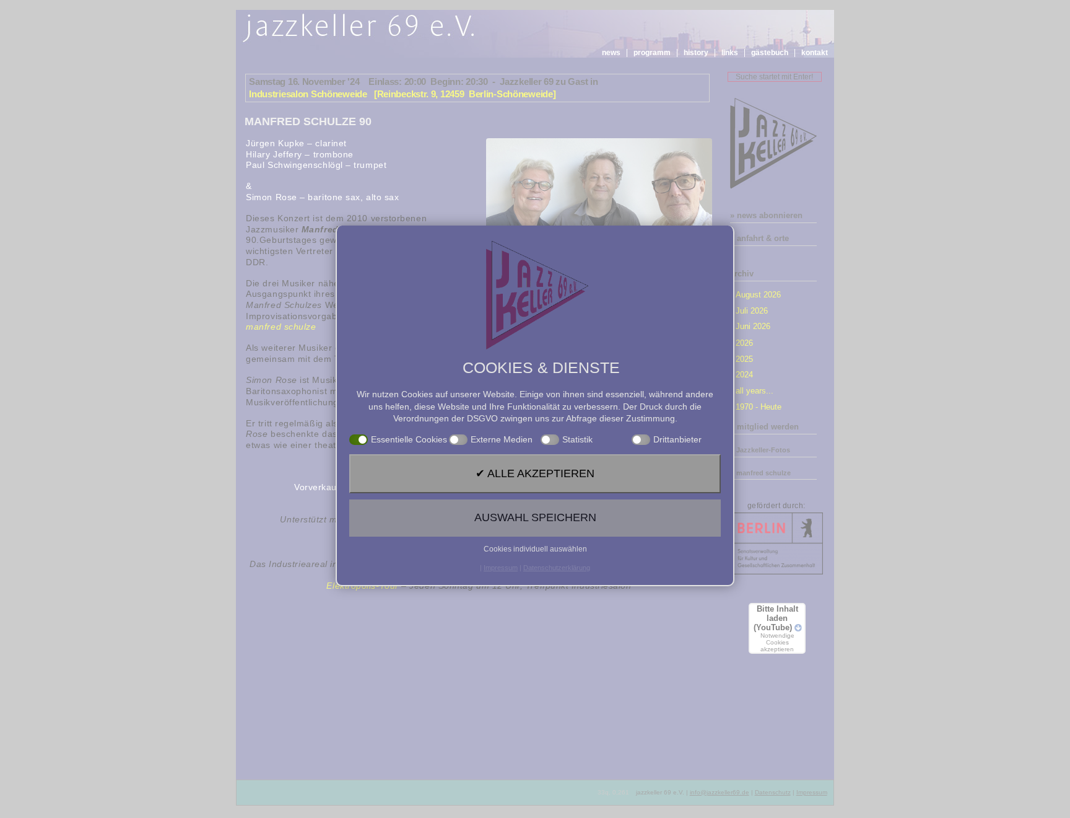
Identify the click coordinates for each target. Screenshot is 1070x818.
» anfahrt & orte (759, 238)
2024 (744, 374)
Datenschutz (773, 792)
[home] (361, 28)
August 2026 (758, 294)
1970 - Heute (758, 406)
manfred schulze (281, 327)
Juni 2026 (753, 326)
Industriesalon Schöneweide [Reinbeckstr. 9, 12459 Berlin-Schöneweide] (402, 94)
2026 (744, 343)
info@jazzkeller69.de (719, 792)
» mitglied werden (764, 426)
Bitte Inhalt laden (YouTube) (776, 628)
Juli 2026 (752, 310)
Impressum (811, 792)
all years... (754, 390)
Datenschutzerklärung (556, 567)
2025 (744, 359)
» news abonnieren (766, 215)
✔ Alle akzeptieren (535, 473)
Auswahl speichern (535, 517)
